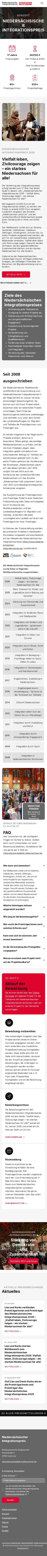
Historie (5, 1522)
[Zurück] (3, 1247)
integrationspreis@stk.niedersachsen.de (22, 853)
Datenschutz (16, 1543)
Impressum (6, 1543)
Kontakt (5, 1531)
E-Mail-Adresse (9, 1476)
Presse (5, 1526)
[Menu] (42, 3)
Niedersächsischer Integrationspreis (9, 3)
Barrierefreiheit (27, 1543)
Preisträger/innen (9, 1518)
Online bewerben (9, 1509)
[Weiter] (44, 1247)
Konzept (5, 1514)
